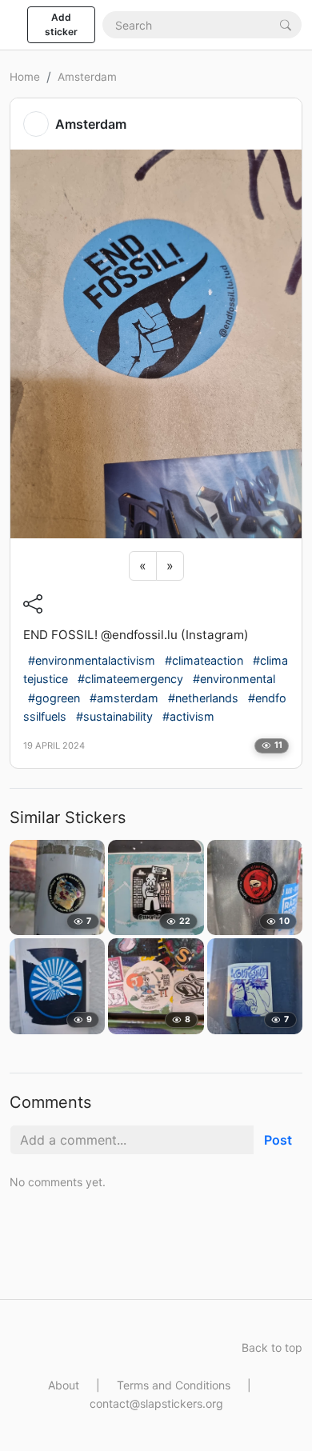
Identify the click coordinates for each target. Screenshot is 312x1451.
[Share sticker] (32, 604)
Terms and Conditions (173, 1385)
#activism (188, 716)
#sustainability (114, 716)
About (63, 1385)
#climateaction (204, 660)
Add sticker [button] (61, 24)
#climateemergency (130, 679)
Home (25, 76)
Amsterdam (87, 76)
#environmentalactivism (91, 660)
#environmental (234, 679)
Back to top (272, 1347)
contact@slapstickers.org (156, 1403)
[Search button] (286, 24)
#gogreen (54, 698)
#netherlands (203, 698)
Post (278, 1140)
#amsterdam (124, 698)
